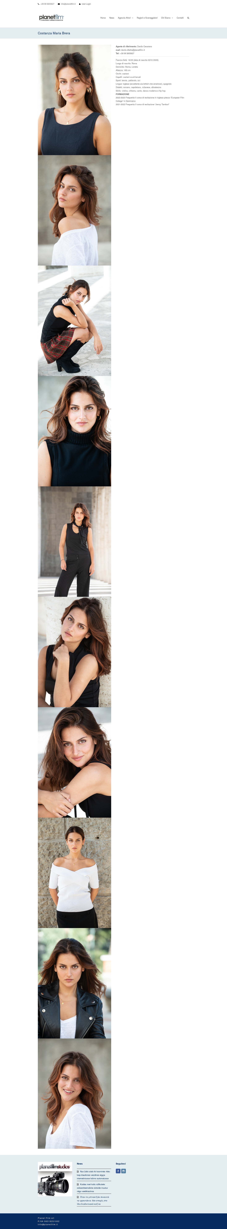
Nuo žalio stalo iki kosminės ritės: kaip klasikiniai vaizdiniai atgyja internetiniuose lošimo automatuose (93, 1175)
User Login (86, 3)
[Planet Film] (51, 18)
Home (103, 17)
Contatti (180, 17)
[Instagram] (123, 1171)
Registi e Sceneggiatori (147, 17)
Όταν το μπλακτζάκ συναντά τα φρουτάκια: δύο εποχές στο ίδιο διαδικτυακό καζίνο (93, 1200)
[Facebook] (118, 1171)
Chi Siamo (166, 17)
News (111, 17)
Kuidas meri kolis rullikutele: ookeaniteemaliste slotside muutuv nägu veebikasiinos (92, 1188)
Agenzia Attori (124, 17)
